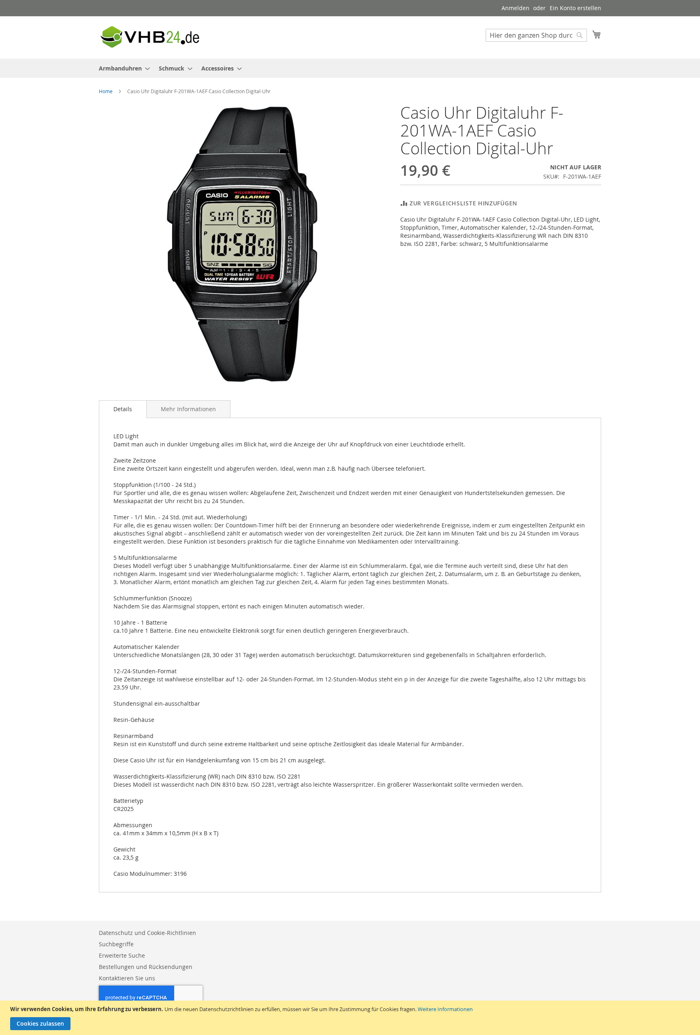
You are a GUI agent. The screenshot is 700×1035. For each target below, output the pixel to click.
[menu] (350, 68)
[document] (351, 1017)
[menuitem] (122, 68)
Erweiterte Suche (122, 955)
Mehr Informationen (188, 409)
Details (122, 409)
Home (106, 91)
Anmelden (515, 8)
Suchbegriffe (116, 944)
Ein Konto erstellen (575, 8)
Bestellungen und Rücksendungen (145, 967)
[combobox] (536, 35)
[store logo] (149, 37)
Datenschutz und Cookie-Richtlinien (147, 933)
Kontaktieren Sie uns (127, 978)
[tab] (123, 409)
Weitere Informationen (445, 1009)
